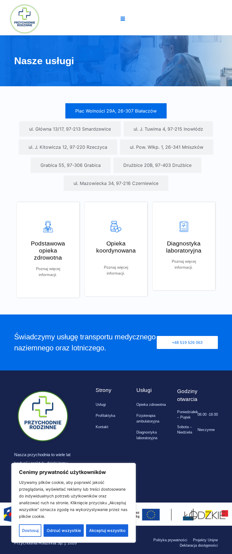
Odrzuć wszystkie (64, 530)
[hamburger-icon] (123, 19)
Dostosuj (30, 530)
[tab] (116, 110)
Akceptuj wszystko (107, 530)
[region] (73, 503)
